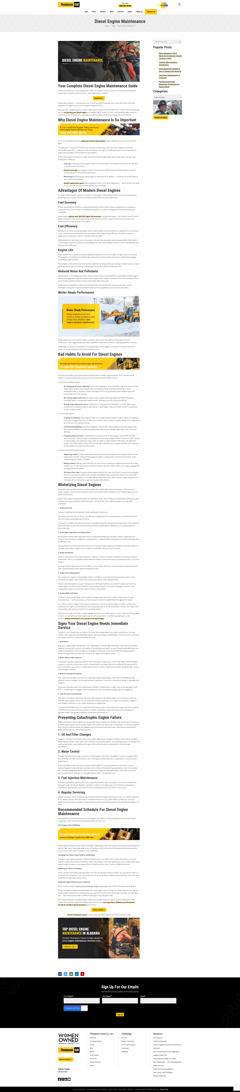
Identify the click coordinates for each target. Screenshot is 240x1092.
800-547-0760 (125, 6)
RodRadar (125, 1052)
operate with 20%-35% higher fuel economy (85, 216)
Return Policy (113, 1089)
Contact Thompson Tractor (77, 915)
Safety (92, 1045)
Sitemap (130, 1089)
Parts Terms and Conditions (163, 1072)
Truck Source (94, 1055)
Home (107, 26)
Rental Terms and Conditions (163, 1069)
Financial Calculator (160, 1041)
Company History (96, 1041)
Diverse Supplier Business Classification (167, 1045)
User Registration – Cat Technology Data (167, 1062)
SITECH (124, 1038)
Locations (164, 5)
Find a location (98, 910)
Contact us (98, 98)
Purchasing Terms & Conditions (97, 1089)
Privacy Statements (79, 1089)
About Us (93, 1038)
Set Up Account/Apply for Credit (164, 1059)
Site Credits (122, 1089)
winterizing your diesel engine (75, 112)
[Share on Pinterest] (82, 974)
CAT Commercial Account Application (166, 1052)
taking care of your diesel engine (93, 141)
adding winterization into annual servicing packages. (84, 618)
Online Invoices (158, 1065)
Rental (92, 1052)
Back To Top (164, 1089)
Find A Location (65, 1059)
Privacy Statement (159, 1076)
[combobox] (167, 97)
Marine (92, 1065)
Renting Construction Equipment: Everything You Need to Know (169, 84)
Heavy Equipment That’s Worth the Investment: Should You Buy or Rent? (170, 55)
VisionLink (125, 1048)
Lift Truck (93, 1059)
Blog (113, 26)
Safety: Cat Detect (128, 1041)
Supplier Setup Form (160, 1055)
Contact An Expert (160, 117)
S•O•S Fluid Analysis (128, 1045)
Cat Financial (157, 1038)
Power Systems (95, 1062)
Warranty (156, 1048)
